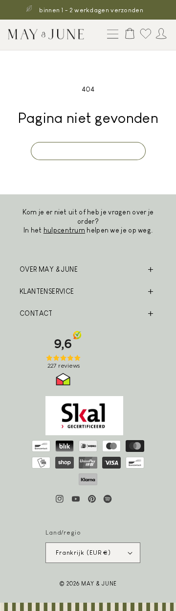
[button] (110, 35)
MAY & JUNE (99, 583)
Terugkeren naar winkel (88, 150)
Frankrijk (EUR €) (83, 552)
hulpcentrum (64, 230)
